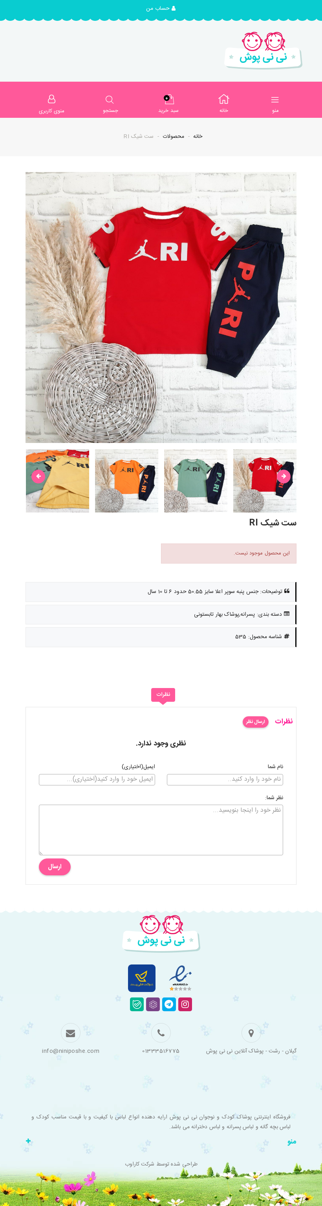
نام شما (276, 767)
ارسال (55, 867)
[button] (161, 9)
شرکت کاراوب (140, 1164)
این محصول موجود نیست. (262, 553)
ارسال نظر (255, 722)
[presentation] (38, 476)
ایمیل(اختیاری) (138, 767)
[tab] (163, 695)
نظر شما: (274, 798)
